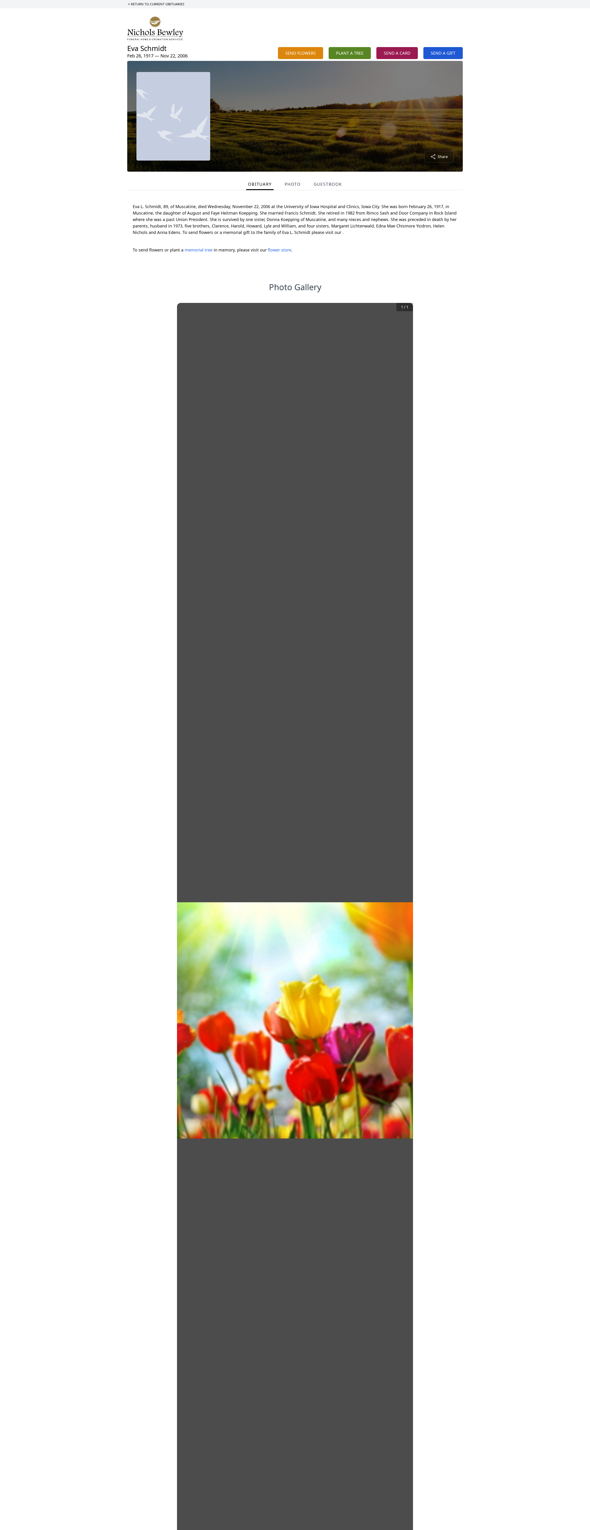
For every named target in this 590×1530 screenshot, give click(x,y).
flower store (279, 250)
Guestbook (328, 184)
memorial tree (198, 250)
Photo (293, 184)
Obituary (259, 184)
